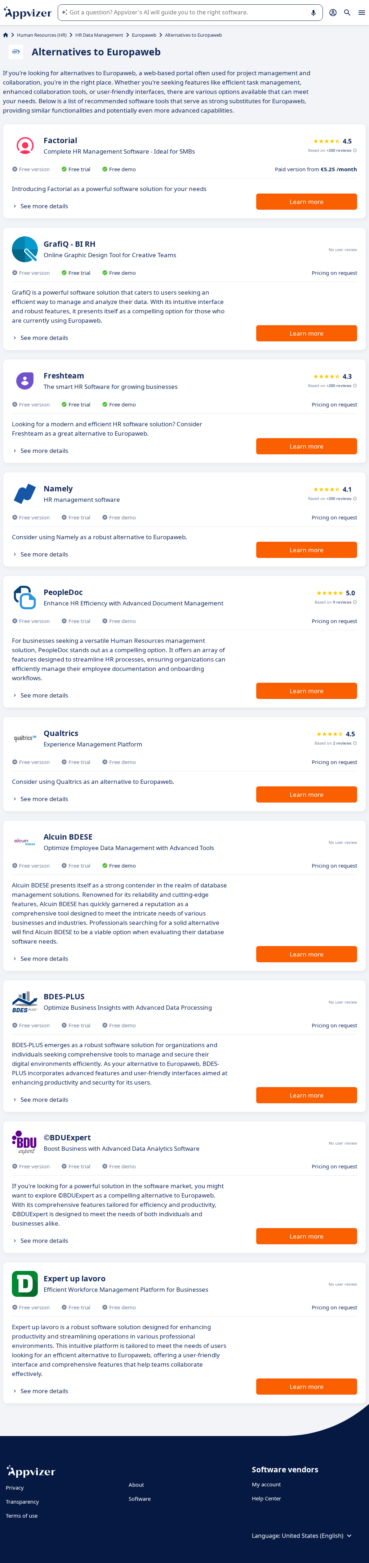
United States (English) (312, 1536)
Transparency (22, 1501)
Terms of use (21, 1515)
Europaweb (144, 35)
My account (266, 1484)
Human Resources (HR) (42, 35)
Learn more (307, 201)
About (136, 1484)
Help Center (266, 1498)
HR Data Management (99, 35)
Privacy (15, 1487)
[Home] (5, 34)
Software (140, 1498)
